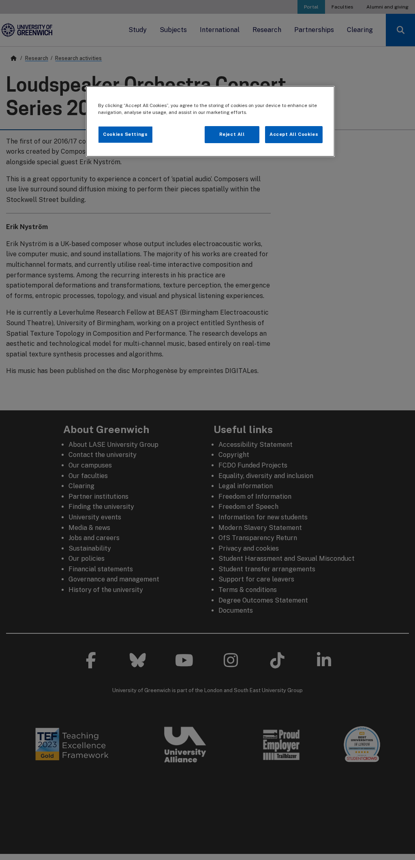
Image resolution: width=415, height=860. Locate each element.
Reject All (232, 134)
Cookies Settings (125, 134)
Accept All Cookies (294, 134)
